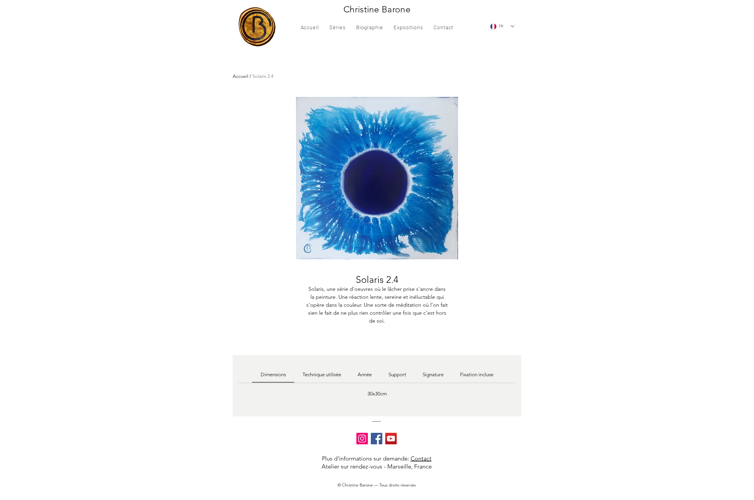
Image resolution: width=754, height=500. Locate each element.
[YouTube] (391, 438)
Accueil (240, 76)
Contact (421, 458)
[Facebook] (376, 438)
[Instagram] (362, 438)
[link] (273, 374)
